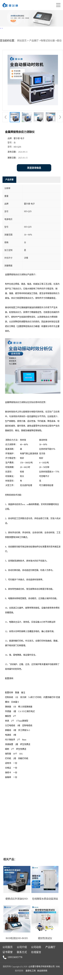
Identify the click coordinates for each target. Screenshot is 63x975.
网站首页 (22, 40)
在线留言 (36, 952)
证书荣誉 (8, 952)
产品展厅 (34, 40)
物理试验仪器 (48, 40)
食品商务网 (42, 971)
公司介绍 (22, 947)
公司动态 (36, 947)
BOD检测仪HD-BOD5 (17, 938)
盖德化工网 (31, 971)
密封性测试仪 (45, 938)
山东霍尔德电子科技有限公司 (41, 966)
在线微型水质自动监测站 (45, 899)
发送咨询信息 (34, 168)
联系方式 (22, 952)
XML (58, 966)
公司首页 (8, 947)
